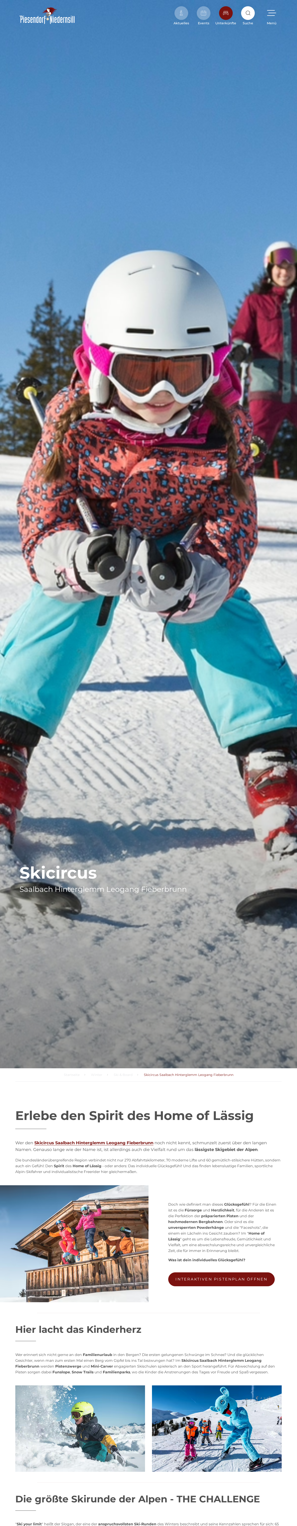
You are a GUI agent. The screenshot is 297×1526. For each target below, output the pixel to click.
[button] (271, 15)
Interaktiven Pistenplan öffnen (221, 1279)
